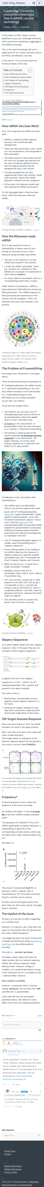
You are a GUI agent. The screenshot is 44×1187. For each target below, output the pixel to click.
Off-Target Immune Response (17, 87)
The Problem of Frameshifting (17, 80)
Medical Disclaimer (13, 1166)
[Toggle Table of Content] (28, 70)
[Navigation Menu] (39, 3)
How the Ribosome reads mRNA (18, 77)
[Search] (34, 3)
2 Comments (24, 27)
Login (39, 1016)
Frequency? (10, 90)
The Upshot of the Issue (14, 93)
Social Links (9, 1151)
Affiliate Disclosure (13, 1169)
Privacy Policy (10, 1172)
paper (15, 38)
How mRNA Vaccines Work (16, 74)
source (10, 119)
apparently (24, 522)
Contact (7, 1154)
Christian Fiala (20, 1095)
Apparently (9, 514)
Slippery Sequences (13, 83)
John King (15, 1092)
